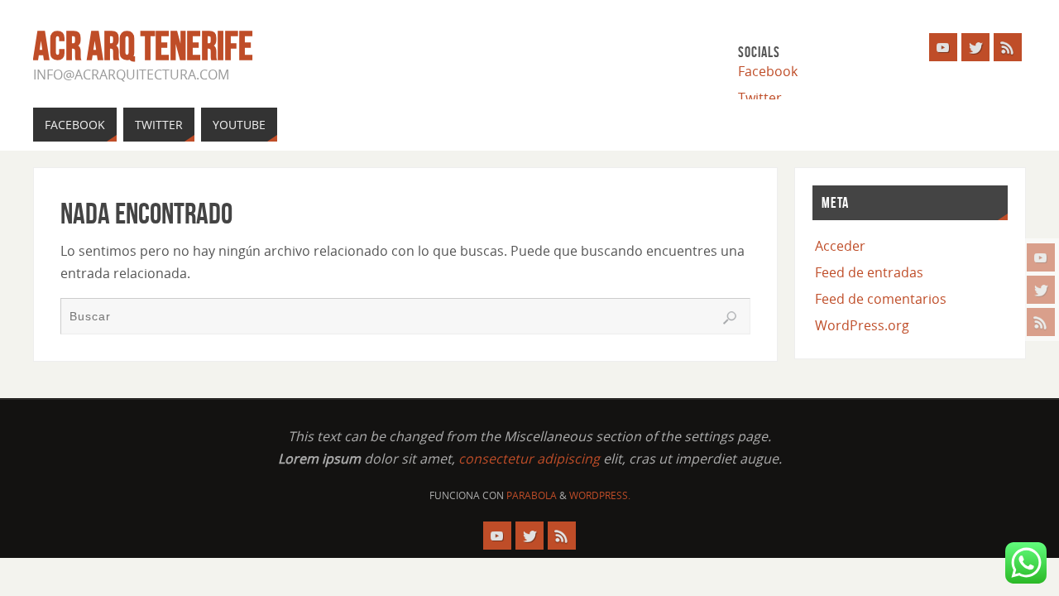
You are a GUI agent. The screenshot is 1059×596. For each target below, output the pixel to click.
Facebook (768, 71)
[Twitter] (1041, 290)
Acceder (840, 246)
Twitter (760, 98)
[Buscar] (729, 318)
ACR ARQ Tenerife (143, 46)
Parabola (531, 495)
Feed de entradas (869, 272)
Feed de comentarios (880, 299)
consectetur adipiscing (529, 458)
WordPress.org (862, 325)
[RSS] (1041, 322)
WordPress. (599, 495)
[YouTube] (1041, 257)
